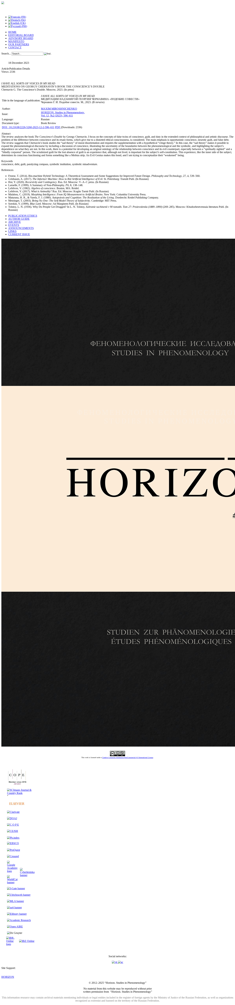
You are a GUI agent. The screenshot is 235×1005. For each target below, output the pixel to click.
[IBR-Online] (12, 944)
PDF (58, 127)
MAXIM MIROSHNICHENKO (59, 108)
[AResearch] (19, 920)
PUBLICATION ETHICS (22, 215)
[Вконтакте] (115, 962)
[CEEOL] (13, 824)
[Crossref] (13, 856)
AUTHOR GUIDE (19, 218)
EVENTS (13, 225)
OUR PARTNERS (18, 44)
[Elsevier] (17, 805)
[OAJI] (14, 907)
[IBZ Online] (26, 941)
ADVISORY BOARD (20, 38)
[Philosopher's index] (13, 837)
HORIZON (7, 976)
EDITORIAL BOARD (21, 35)
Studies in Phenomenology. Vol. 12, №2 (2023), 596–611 (63, 114)
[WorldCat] (12, 882)
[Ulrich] (18, 894)
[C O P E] (17, 784)
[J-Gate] (16, 888)
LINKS (12, 231)
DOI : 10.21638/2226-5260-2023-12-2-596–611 (28, 127)
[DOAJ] (12, 818)
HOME (12, 32)
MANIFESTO (16, 41)
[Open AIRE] (15, 926)
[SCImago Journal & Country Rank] (21, 793)
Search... (6, 53)
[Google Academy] (12, 871)
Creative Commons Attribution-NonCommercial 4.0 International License (127, 757)
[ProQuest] (13, 849)
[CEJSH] (12, 831)
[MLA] (15, 901)
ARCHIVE (14, 221)
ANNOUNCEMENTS (21, 228)
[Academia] (120, 962)
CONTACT (15, 47)
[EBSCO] (13, 843)
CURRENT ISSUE (19, 234)
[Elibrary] (17, 913)
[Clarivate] (13, 811)
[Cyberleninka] (27, 875)
